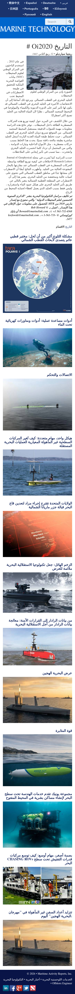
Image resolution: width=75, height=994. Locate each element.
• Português (30, 8)
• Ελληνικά (60, 8)
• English (46, 14)
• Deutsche (48, 2)
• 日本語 (13, 8)
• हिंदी (45, 8)
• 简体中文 (13, 2)
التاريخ (68, 226)
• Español (30, 2)
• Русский (29, 14)
